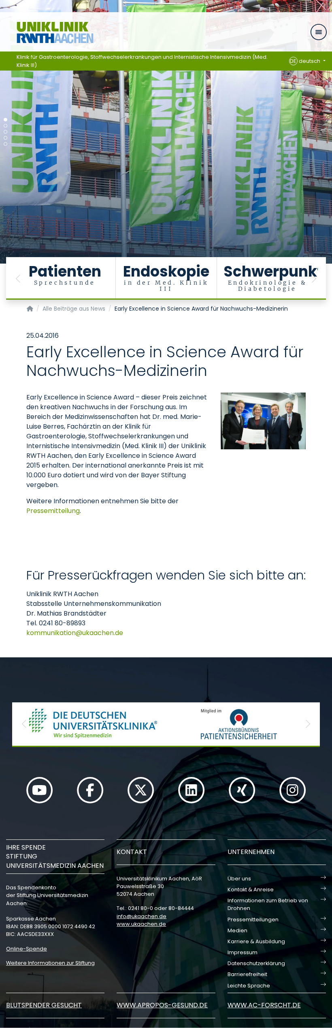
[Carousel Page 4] (5, 138)
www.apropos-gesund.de (162, 1005)
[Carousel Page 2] (5, 126)
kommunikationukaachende (74, 632)
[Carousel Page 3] (5, 132)
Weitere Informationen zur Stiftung (50, 962)
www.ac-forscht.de (264, 1005)
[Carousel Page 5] (5, 144)
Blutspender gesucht (44, 1005)
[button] (18, 278)
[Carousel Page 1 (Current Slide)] (5, 120)
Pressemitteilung (53, 510)
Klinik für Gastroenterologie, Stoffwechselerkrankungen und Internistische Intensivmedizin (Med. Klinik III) (142, 61)
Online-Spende (26, 948)
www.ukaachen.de (141, 924)
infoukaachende (141, 916)
